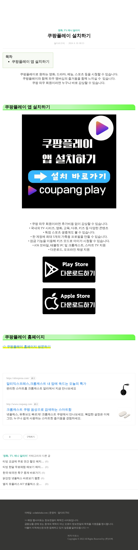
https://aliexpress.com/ (17, 378)
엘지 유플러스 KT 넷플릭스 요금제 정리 (23, 484)
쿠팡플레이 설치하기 (69, 35)
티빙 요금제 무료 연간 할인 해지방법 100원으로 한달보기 (23, 461)
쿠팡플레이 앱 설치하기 (30, 61)
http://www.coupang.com (19, 404)
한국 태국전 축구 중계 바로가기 (22, 472)
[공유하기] (14, 437)
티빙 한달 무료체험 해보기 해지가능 (23, 467)
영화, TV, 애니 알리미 (69, 30)
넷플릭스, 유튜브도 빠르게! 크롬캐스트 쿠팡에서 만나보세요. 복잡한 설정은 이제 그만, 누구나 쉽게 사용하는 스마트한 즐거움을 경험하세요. (57, 416)
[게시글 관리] (18, 437)
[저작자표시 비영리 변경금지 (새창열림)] (42, 437)
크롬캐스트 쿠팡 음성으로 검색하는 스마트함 (39, 409)
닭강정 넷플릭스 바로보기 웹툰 (21, 478)
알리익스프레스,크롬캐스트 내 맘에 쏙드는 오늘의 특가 (46, 383)
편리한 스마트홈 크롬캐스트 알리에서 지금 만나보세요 (41, 388)
